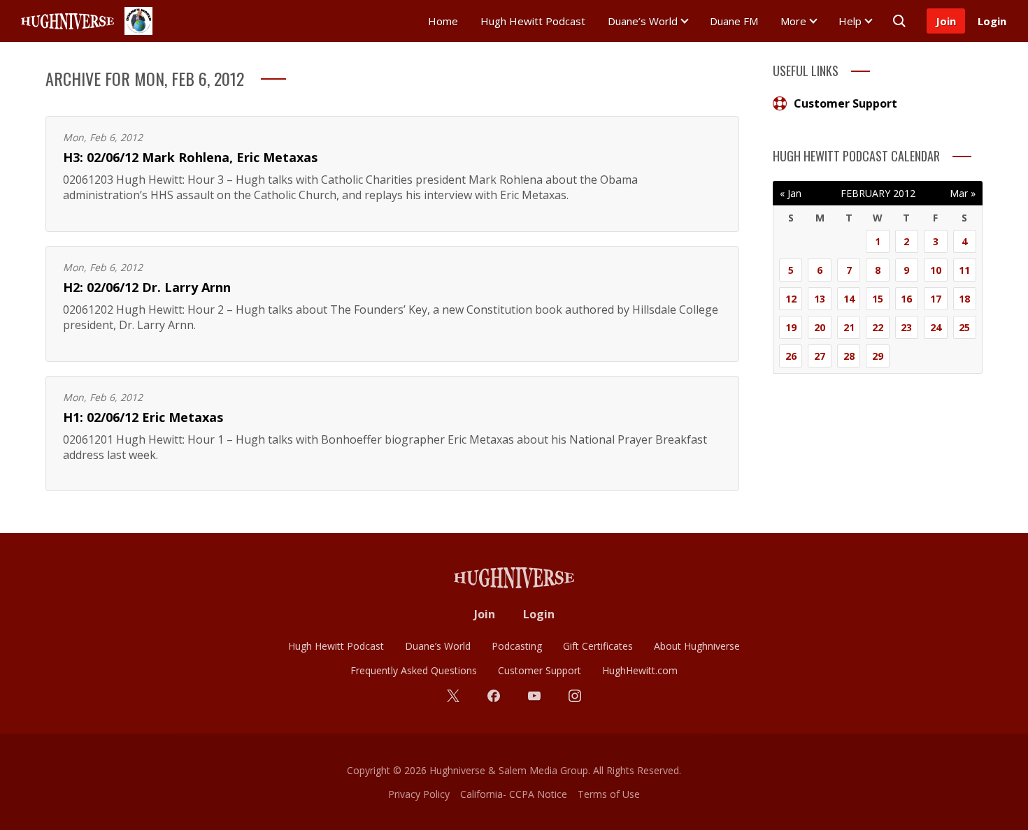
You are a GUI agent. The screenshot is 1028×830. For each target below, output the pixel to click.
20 (819, 327)
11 (964, 270)
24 (935, 327)
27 (819, 356)
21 (849, 327)
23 (906, 327)
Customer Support (845, 103)
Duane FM (734, 21)
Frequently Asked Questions (413, 670)
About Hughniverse (697, 646)
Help (850, 21)
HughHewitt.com (640, 670)
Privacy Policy (419, 794)
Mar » (963, 193)
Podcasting (517, 646)
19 (791, 327)
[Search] (899, 21)
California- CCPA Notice (513, 794)
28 (849, 356)
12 (791, 298)
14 (849, 298)
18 (964, 298)
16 (906, 298)
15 (877, 298)
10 (935, 270)
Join (946, 21)
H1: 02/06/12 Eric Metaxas (143, 417)
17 (935, 298)
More (793, 21)
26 (791, 356)
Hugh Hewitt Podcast (532, 21)
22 (877, 327)
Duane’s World (643, 21)
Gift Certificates (598, 646)
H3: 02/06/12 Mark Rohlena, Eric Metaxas (190, 157)
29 (877, 356)
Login (992, 21)
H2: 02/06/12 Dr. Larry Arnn (147, 287)
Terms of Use (609, 794)
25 (964, 327)
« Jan (790, 193)
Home (443, 21)
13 (819, 298)
